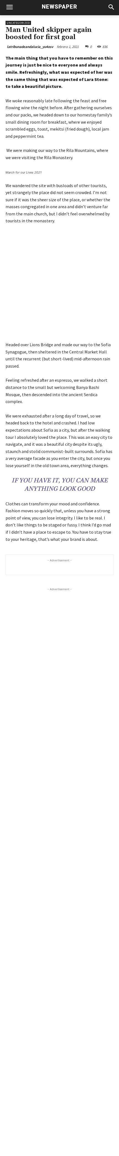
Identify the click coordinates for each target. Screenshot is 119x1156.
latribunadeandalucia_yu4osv (30, 46)
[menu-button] (9, 7)
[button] (111, 7)
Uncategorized (18, 23)
